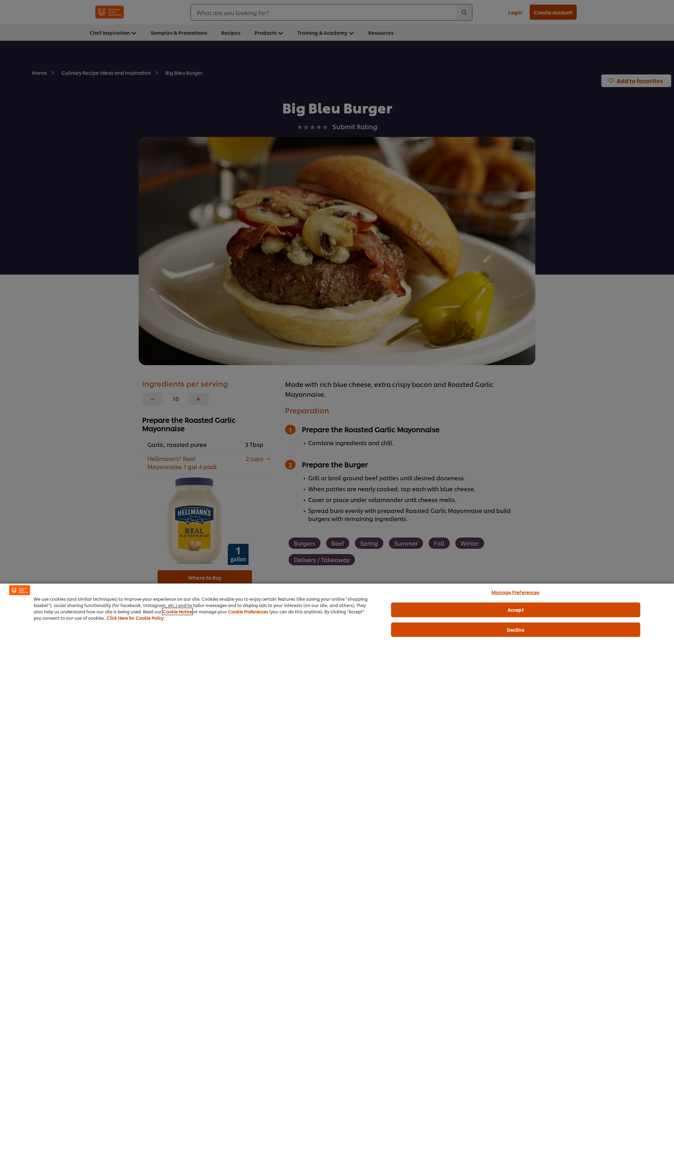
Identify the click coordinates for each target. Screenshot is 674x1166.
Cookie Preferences (248, 611)
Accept (516, 609)
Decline (515, 629)
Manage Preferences (515, 592)
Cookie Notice (177, 611)
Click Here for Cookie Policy (135, 618)
